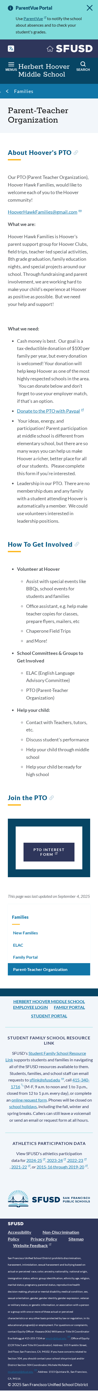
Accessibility (19, 1232)
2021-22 (19, 1166)
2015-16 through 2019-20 (60, 1166)
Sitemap (76, 1238)
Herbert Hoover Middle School (49, 1001)
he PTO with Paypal (48, 411)
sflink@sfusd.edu (45, 1079)
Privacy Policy (44, 1238)
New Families (25, 932)
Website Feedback (30, 1245)
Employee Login (30, 1007)
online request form (29, 1099)
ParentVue (33, 18)
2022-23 (75, 1160)
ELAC (18, 944)
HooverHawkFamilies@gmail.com (42, 212)
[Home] (70, 50)
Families (23, 91)
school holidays (23, 1106)
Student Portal (49, 1015)
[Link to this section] (75, 153)
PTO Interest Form (49, 852)
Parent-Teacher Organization (40, 969)
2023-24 (55, 1160)
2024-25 (34, 1160)
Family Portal (25, 957)
